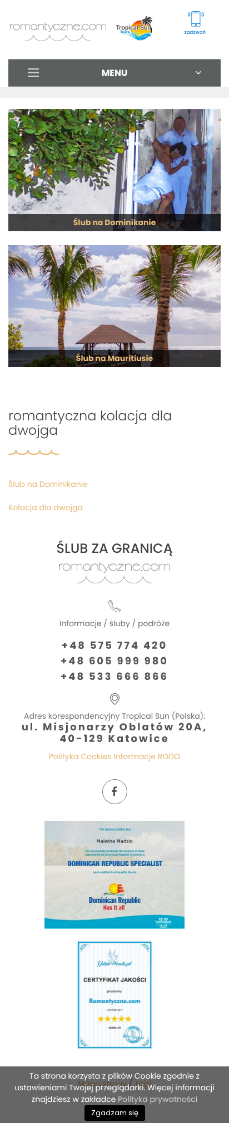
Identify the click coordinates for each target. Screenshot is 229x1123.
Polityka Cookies (80, 756)
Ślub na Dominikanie (48, 484)
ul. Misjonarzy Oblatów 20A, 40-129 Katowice (115, 733)
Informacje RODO (146, 756)
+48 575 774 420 (114, 646)
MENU (115, 73)
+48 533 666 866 (114, 677)
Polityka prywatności (157, 1099)
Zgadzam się (114, 1112)
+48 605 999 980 (114, 662)
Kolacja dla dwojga (45, 507)
